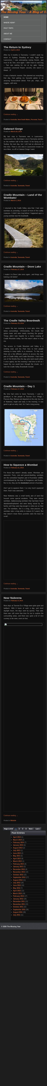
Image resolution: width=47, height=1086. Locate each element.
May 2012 (16, 1018)
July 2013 (16, 980)
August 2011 (17, 1042)
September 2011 (19, 1039)
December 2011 (19, 1031)
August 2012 (18, 1010)
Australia (13, 119)
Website (13, 950)
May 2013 (16, 985)
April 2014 (17, 967)
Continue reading (11, 114)
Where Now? (9, 23)
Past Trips (8, 28)
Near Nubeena (13, 727)
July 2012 (16, 1012)
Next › (31, 958)
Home (6, 17)
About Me (8, 34)
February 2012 (18, 1026)
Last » (38, 958)
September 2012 (19, 1007)
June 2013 (17, 983)
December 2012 (19, 999)
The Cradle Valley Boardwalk (22, 320)
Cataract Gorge (13, 128)
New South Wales (24, 119)
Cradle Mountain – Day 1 (19, 386)
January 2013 (18, 996)
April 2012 (17, 1020)
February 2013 (18, 994)
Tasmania (21, 186)
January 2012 (18, 1028)
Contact (7, 39)
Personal (34, 119)
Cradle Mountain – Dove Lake (22, 266)
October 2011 (18, 1036)
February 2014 (18, 972)
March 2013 (17, 991)
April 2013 (17, 988)
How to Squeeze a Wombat (21, 464)
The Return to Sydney (17, 47)
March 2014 (17, 969)
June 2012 (17, 1015)
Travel (40, 119)
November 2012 (19, 1002)
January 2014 (18, 975)
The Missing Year (13, 1056)
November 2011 (19, 1034)
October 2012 (18, 1004)
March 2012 (17, 1023)
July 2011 (16, 1045)
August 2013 (18, 977)
